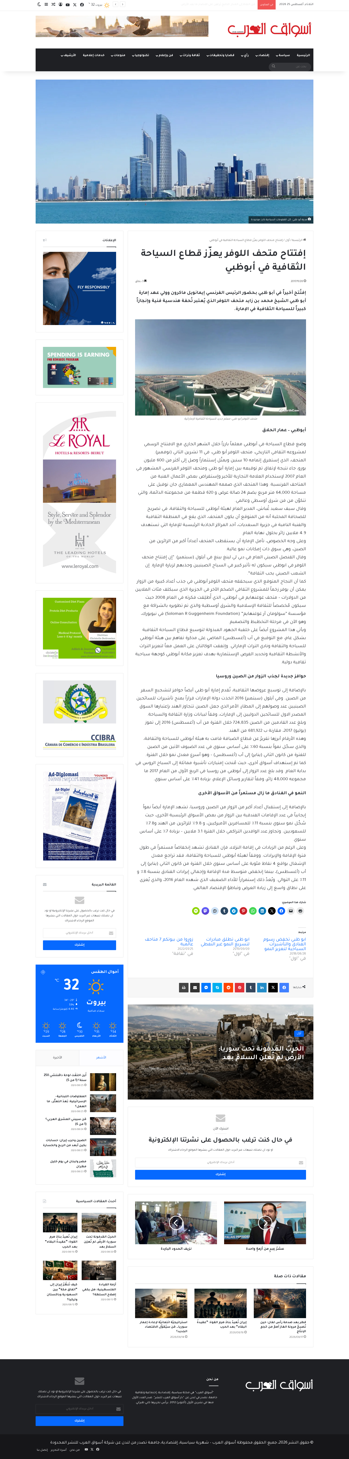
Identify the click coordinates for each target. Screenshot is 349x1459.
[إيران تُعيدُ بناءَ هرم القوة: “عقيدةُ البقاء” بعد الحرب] (220, 1303)
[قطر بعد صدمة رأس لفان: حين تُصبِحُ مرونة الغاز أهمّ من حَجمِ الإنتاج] (280, 1303)
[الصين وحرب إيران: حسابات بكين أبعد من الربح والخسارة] (103, 1147)
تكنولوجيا (142, 55)
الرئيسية (303, 55)
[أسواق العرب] (269, 29)
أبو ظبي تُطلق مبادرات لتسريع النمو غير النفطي (225, 942)
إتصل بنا (42, 1450)
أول (287, 240)
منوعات (119, 55)
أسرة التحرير (58, 1450)
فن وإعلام (166, 55)
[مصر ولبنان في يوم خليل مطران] (103, 1168)
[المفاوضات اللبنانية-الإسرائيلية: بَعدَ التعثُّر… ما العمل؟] (103, 1103)
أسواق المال (293, 1033)
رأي (246, 55)
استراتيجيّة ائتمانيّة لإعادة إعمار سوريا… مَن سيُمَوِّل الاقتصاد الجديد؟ (163, 1327)
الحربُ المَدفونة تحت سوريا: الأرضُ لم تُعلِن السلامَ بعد (221, 4)
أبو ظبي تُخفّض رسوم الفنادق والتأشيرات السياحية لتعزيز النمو (284, 945)
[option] (220, 1052)
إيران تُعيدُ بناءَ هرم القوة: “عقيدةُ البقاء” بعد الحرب (61, 1242)
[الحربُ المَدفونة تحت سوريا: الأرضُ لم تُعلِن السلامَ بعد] (99, 1222)
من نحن (75, 1450)
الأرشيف (70, 55)
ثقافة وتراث (191, 55)
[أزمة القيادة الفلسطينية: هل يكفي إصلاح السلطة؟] (99, 1270)
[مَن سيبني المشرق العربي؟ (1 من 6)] (103, 1126)
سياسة (284, 55)
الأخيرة (57, 1058)
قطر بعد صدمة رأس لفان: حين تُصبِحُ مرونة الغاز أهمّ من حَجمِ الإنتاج (283, 1327)
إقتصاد (263, 55)
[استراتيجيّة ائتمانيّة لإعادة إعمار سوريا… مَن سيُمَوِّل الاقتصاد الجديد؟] (161, 1303)
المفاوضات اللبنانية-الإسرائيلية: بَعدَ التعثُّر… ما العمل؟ (66, 1101)
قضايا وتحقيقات (221, 55)
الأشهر (101, 1058)
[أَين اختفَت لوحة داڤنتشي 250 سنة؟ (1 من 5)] (103, 1082)
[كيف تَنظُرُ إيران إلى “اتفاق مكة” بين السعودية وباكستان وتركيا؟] (60, 1270)
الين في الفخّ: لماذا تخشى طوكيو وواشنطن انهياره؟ (254, 1054)
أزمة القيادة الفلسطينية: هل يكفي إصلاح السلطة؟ (99, 1289)
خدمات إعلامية (93, 55)
